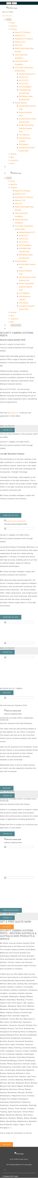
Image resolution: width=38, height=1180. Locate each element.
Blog (12, 157)
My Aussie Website (15, 1164)
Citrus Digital (28, 1164)
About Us (14, 26)
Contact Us (14, 160)
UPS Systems (23, 144)
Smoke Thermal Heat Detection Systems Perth (26, 128)
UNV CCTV (18, 45)
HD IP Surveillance (25, 87)
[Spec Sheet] (15, 521)
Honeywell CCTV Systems (24, 39)
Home (13, 23)
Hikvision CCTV (20, 42)
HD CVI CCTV (23, 80)
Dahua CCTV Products (22, 32)
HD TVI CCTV (23, 83)
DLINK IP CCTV (20, 35)
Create (15, 1176)
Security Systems (21, 103)
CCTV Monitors (24, 135)
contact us (14, 413)
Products (14, 29)
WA (10, 1128)
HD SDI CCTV (23, 77)
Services (13, 154)
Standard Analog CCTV (27, 74)
